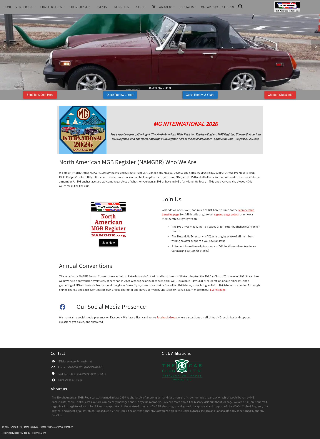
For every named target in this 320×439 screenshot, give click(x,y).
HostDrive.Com (38, 432)
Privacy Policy (65, 426)
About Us (220, 402)
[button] (4, 45)
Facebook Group (167, 317)
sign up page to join (226, 214)
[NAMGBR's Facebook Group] (62, 308)
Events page (218, 289)
